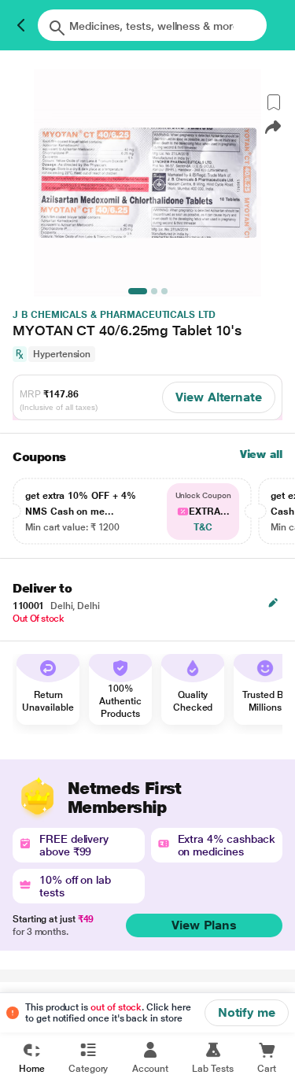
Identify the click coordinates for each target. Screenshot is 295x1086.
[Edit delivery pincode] (273, 602)
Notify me (246, 1012)
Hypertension (61, 354)
